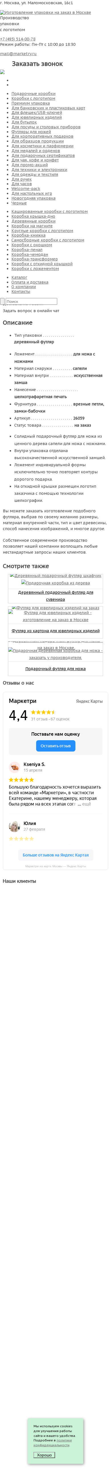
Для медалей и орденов (35, 150)
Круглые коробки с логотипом (42, 230)
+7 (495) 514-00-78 (17, 39)
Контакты (20, 291)
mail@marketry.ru (18, 53)
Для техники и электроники (39, 169)
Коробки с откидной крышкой (42, 263)
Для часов (21, 183)
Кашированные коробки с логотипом (49, 211)
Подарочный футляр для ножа (55, 668)
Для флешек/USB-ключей (36, 112)
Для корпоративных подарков (42, 136)
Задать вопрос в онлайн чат (31, 310)
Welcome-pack (25, 188)
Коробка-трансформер (34, 259)
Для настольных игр (31, 193)
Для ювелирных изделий (36, 117)
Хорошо (44, 1455)
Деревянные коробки (33, 221)
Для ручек (21, 179)
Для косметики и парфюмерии (42, 145)
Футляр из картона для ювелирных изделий (56, 630)
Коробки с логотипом (33, 98)
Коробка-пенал (26, 249)
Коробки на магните (32, 225)
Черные (19, 203)
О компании (23, 286)
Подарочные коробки (33, 93)
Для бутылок (24, 122)
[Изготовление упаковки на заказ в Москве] (45, 12)
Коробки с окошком (31, 244)
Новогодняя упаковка (33, 198)
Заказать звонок (37, 64)
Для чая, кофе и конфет (35, 160)
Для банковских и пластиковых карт (48, 108)
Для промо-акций (29, 164)
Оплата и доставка (29, 282)
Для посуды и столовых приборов (46, 126)
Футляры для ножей (31, 131)
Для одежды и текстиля (34, 174)
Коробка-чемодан (29, 254)
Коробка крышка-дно (33, 216)
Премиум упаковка (30, 103)
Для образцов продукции (37, 141)
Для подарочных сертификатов (43, 155)
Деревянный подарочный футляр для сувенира (55, 596)
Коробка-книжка (28, 235)
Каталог (19, 277)
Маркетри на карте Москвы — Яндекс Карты (55, 866)
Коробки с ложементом (35, 268)
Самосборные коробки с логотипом (47, 240)
